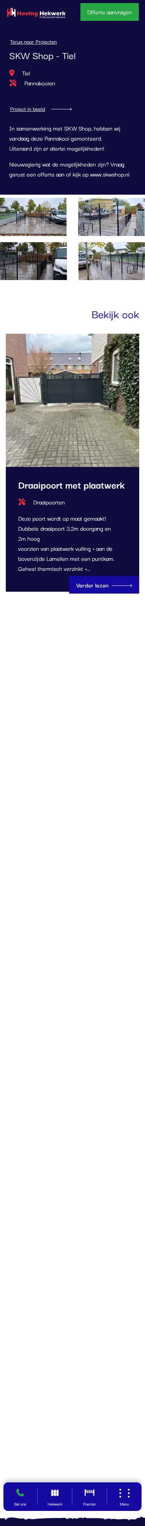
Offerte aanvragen (109, 11)
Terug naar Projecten (33, 41)
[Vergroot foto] (111, 217)
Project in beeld (27, 109)
